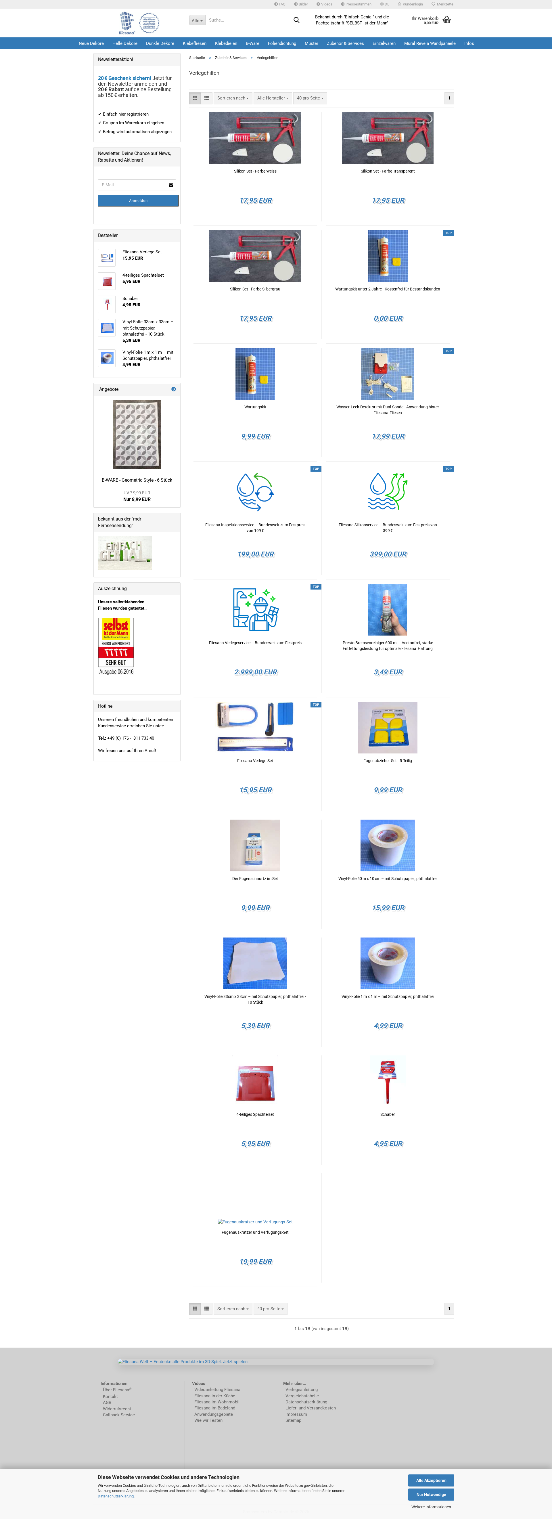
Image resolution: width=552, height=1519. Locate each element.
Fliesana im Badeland (214, 1408)
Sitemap (293, 1420)
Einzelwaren (384, 43)
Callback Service (119, 1414)
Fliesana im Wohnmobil (216, 1402)
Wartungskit (255, 407)
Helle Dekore (124, 43)
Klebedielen (226, 43)
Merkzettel (444, 4)
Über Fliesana (116, 1389)
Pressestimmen (358, 4)
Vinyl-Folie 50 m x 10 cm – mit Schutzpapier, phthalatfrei (387, 878)
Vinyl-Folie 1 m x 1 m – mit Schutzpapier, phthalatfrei (388, 996)
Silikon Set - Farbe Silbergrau (255, 289)
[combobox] (233, 98)
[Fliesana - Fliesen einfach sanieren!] (139, 23)
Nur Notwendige (431, 1494)
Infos (469, 43)
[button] (385, 4)
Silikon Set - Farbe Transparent (388, 171)
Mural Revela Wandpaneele (430, 43)
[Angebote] (173, 389)
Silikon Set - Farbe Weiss (255, 171)
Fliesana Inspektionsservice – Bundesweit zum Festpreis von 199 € (255, 528)
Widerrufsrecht (117, 1408)
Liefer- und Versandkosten (310, 1408)
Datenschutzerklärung (116, 1496)
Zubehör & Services (345, 43)
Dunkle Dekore (160, 43)
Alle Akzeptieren (431, 1480)
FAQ (281, 4)
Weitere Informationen (431, 1507)
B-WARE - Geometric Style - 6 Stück (137, 480)
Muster (311, 43)
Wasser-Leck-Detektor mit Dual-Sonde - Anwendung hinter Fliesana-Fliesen (387, 410)
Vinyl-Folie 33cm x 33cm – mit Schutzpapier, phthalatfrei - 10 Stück (255, 999)
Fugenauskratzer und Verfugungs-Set (255, 1232)
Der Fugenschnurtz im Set (255, 878)
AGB (107, 1402)
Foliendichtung (282, 43)
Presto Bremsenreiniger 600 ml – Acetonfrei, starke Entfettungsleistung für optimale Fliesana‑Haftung (388, 645)
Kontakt (110, 1396)
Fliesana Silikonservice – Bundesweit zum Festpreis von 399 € (388, 528)
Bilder (303, 4)
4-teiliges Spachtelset (255, 1114)
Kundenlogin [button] (412, 4)
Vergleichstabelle (302, 1396)
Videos (326, 4)
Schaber (387, 1114)
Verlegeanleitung (301, 1389)
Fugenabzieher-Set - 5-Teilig (387, 760)
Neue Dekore (91, 43)
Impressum (296, 1414)
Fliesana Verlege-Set (255, 760)
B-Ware (252, 43)
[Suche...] (296, 20)
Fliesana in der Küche (214, 1396)
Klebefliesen (194, 43)
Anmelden (138, 200)
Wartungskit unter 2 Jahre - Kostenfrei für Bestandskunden (387, 289)
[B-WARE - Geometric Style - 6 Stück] (137, 434)
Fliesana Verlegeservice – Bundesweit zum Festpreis (255, 642)
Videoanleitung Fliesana (217, 1389)
